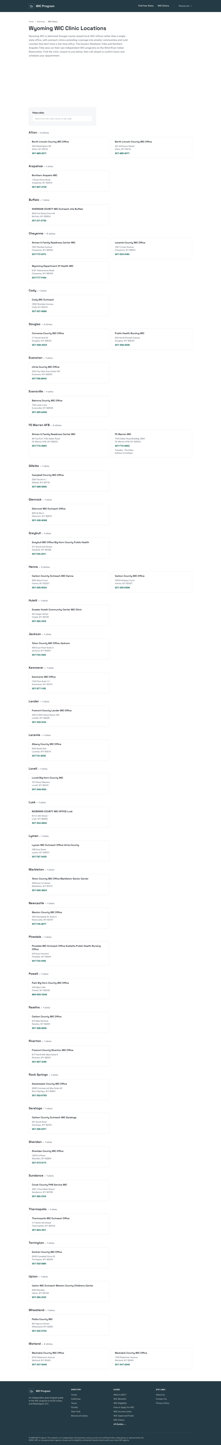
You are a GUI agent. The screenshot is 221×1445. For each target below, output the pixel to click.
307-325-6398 (122, 587)
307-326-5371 (39, 1129)
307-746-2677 (39, 924)
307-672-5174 (39, 1162)
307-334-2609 (39, 823)
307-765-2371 (39, 554)
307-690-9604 (39, 890)
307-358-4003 (39, 345)
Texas (74, 1403)
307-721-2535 (39, 756)
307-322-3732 (39, 1331)
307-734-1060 (39, 655)
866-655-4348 (39, 994)
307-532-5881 (39, 1263)
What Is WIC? (120, 1394)
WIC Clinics (163, 6)
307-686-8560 (39, 486)
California (76, 1399)
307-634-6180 (122, 254)
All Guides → (120, 1424)
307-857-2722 (39, 187)
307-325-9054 (39, 587)
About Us (160, 1394)
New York (75, 1411)
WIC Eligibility (120, 1403)
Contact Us (161, 1399)
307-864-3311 (39, 1230)
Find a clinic (38, 113)
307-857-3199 (39, 1062)
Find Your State (145, 6)
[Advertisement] (110, 85)
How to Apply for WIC (124, 1407)
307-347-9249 (39, 1364)
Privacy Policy (162, 1403)
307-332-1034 (39, 722)
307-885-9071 (39, 153)
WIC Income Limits (122, 1411)
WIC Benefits (120, 1399)
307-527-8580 (39, 311)
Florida (74, 1407)
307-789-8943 (39, 378)
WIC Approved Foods (124, 1416)
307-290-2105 (39, 621)
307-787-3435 (39, 856)
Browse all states (79, 1416)
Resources (184, 6)
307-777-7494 (39, 277)
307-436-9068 (39, 520)
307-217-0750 (39, 220)
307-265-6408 (39, 412)
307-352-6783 (39, 1095)
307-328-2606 (39, 1028)
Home (31, 22)
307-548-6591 (39, 789)
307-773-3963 (39, 446)
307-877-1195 (39, 688)
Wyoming (41, 22)
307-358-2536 (122, 345)
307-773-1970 (39, 254)
